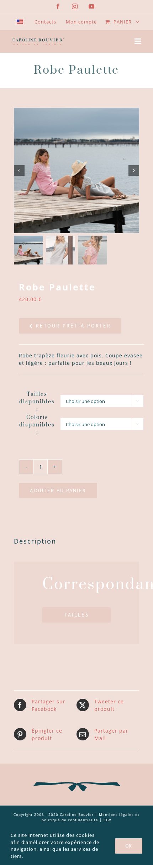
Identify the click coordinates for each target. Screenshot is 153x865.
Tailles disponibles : (37, 402)
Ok (128, 846)
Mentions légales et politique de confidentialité (90, 817)
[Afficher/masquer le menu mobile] (138, 41)
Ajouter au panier (58, 490)
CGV (107, 819)
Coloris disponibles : (37, 425)
